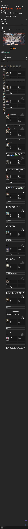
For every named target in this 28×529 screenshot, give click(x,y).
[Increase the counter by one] (9, 55)
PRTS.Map (8, 17)
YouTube (6, 17)
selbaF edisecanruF (7, 52)
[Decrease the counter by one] (2, 55)
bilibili (3, 17)
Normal (2, 52)
